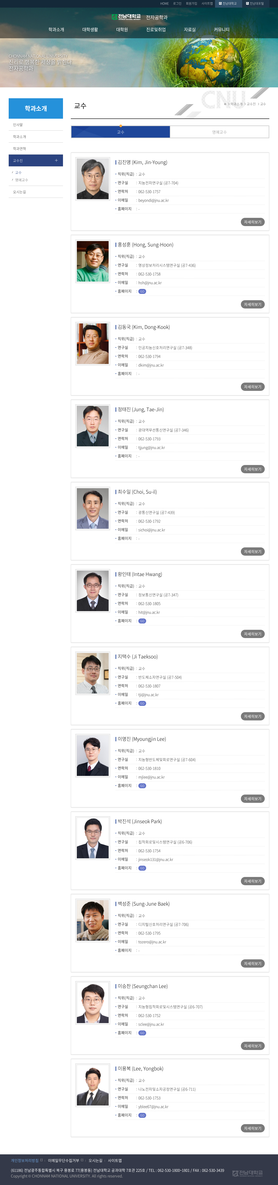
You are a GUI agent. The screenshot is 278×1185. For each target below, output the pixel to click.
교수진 (18, 160)
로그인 (177, 3)
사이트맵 (207, 3)
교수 (18, 172)
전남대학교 (230, 3)
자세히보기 (252, 222)
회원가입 (191, 3)
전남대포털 (257, 3)
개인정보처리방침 (25, 1160)
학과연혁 (19, 148)
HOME (164, 3)
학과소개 (19, 136)
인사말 (18, 124)
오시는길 (19, 191)
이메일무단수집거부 (63, 1160)
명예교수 (21, 179)
